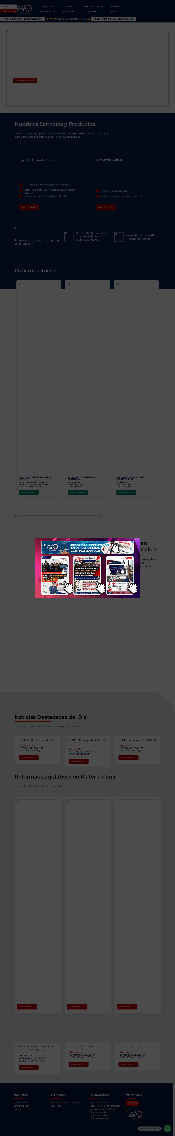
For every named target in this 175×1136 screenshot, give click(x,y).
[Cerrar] (130, 537)
